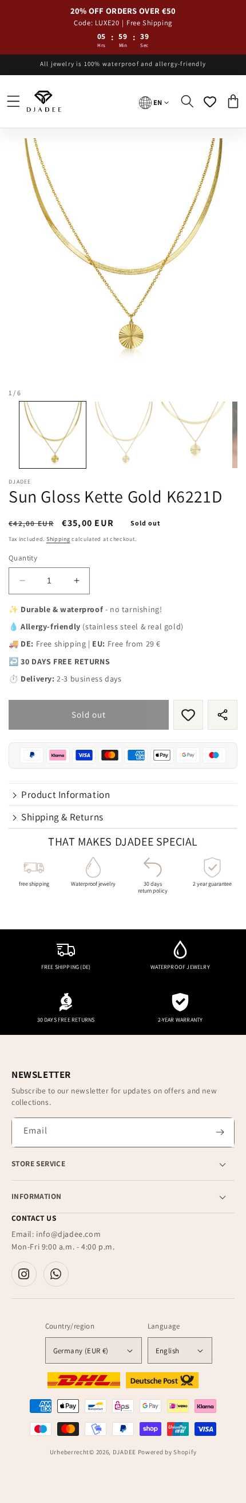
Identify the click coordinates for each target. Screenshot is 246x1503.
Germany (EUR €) (81, 1351)
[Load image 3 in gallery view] (194, 435)
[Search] (187, 101)
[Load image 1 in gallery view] (52, 435)
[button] (13, 101)
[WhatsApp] (56, 1274)
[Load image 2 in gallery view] (123, 435)
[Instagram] (24, 1274)
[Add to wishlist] (188, 715)
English (168, 1351)
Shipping (58, 539)
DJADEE (124, 1452)
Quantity (23, 558)
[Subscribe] (219, 1132)
